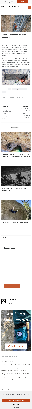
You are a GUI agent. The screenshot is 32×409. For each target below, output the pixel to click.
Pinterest (16, 100)
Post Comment (12, 285)
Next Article (25, 106)
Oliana (4, 92)
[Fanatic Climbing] (11, 7)
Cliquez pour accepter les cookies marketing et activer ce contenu (16, 76)
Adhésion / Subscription (22, 2)
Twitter (20, 97)
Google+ (12, 97)
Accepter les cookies (16, 400)
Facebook (7, 100)
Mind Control (23, 89)
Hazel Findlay (15, 89)
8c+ (9, 89)
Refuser (16, 404)
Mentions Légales (16, 407)
